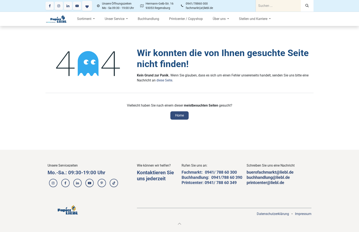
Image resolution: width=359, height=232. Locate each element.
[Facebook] (49, 6)
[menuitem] (86, 19)
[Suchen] (307, 6)
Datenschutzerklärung (273, 214)
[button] (179, 224)
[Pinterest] (102, 183)
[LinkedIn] (68, 6)
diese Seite (164, 80)
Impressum (303, 214)
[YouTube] (77, 6)
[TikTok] (114, 183)
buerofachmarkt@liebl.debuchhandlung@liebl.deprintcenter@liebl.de (270, 177)
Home (179, 115)
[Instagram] (59, 6)
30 (232, 172)
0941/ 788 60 (217, 172)
